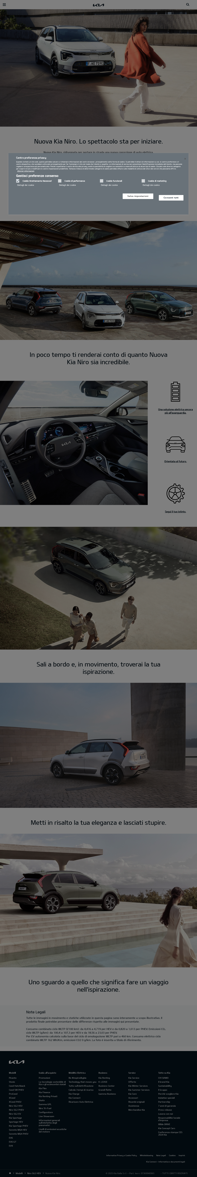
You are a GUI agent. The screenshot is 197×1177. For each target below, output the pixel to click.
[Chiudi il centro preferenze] (185, 158)
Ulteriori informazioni (25, 171)
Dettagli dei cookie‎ (25, 185)
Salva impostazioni (138, 196)
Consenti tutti (171, 198)
